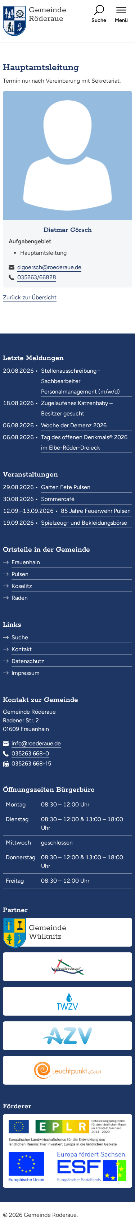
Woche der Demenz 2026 (74, 425)
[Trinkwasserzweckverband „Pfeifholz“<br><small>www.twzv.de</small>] (67, 1001)
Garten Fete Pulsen (65, 487)
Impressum (26, 673)
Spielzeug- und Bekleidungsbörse (84, 522)
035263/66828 (36, 277)
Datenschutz (28, 661)
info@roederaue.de (36, 743)
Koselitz (22, 586)
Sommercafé (58, 499)
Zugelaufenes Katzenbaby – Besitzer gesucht (77, 408)
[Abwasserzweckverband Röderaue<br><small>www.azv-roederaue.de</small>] (67, 1035)
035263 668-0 (30, 753)
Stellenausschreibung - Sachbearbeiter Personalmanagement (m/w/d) (80, 381)
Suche (20, 637)
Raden (20, 597)
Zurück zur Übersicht (30, 297)
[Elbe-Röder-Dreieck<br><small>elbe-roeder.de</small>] (67, 966)
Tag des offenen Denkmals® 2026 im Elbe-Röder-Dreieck (84, 442)
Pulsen (20, 574)
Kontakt (22, 649)
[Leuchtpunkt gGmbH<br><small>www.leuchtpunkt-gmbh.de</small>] (67, 1070)
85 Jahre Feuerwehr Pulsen (96, 510)
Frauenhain (26, 562)
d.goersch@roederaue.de (49, 267)
